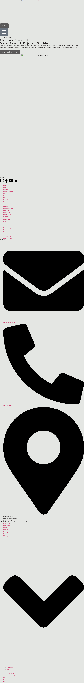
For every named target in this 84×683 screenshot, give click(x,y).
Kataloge (6, 189)
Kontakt (5, 200)
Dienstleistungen (8, 191)
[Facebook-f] (6, 181)
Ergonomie (6, 219)
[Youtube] (11, 181)
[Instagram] (2, 181)
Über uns (6, 193)
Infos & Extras (7, 198)
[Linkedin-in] (15, 181)
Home (5, 185)
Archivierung (7, 226)
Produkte (6, 187)
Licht (4, 221)
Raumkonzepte (7, 228)
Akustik (5, 223)
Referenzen (6, 196)
